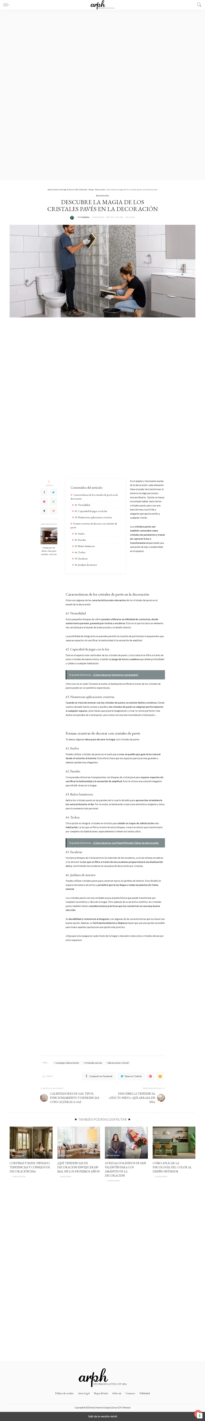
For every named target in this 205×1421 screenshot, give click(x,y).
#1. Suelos (80, 533)
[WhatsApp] (53, 501)
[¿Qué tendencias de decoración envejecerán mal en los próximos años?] (78, 1143)
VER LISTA (142, 5)
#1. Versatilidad (82, 505)
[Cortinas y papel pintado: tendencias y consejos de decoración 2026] (31, 1143)
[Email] (160, 1076)
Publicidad (144, 1393)
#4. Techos (80, 552)
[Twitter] (53, 492)
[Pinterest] (44, 501)
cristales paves (93, 1062)
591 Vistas (130, 217)
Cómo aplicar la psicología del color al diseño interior (172, 1167)
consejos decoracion (67, 1062)
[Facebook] (44, 492)
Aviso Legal (84, 1393)
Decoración (102, 195)
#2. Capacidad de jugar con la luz (91, 511)
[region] (102, 95)
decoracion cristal (118, 1062)
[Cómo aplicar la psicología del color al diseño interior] (174, 1143)
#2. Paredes (80, 540)
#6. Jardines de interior (86, 564)
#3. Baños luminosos (85, 546)
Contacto (130, 1393)
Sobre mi (116, 1393)
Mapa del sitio (101, 1393)
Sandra (85, 217)
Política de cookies (64, 1393)
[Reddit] (53, 511)
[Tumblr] (44, 511)
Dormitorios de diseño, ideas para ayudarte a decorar (49, 550)
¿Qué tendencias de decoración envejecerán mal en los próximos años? (78, 1167)
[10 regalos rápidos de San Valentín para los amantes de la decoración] (126, 1143)
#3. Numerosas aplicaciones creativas (93, 517)
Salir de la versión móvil (102, 1416)
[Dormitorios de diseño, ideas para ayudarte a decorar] (49, 536)
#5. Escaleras (81, 558)
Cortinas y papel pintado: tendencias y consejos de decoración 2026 (30, 1167)
